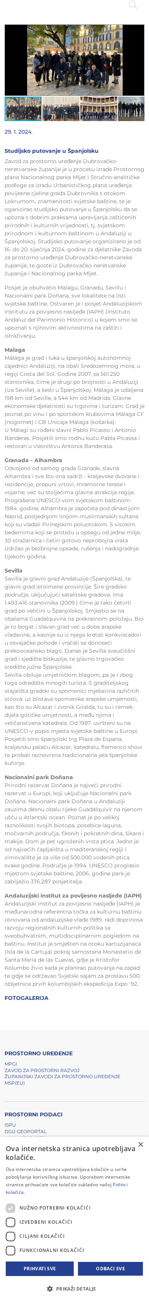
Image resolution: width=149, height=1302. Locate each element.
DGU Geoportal (26, 1131)
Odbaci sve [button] (110, 1268)
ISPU (10, 1125)
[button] (137, 32)
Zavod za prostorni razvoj (42, 1070)
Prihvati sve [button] (40, 1268)
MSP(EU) (15, 1083)
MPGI (11, 1064)
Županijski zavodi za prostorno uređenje (62, 1076)
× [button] (140, 1145)
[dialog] (74, 1219)
